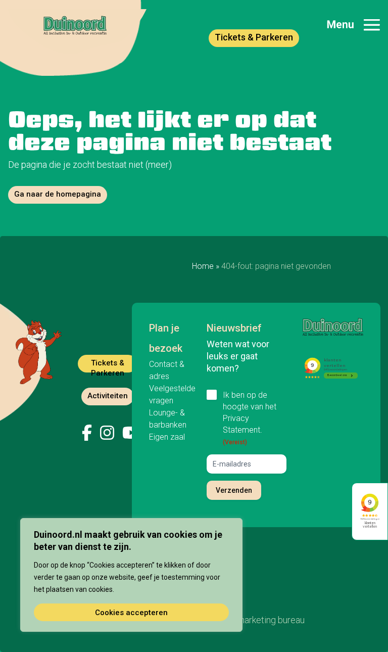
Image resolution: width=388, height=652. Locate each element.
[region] (131, 575)
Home (203, 266)
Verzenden (234, 490)
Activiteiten (107, 395)
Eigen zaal (167, 437)
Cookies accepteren (131, 612)
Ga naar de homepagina (57, 194)
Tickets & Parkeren (254, 37)
